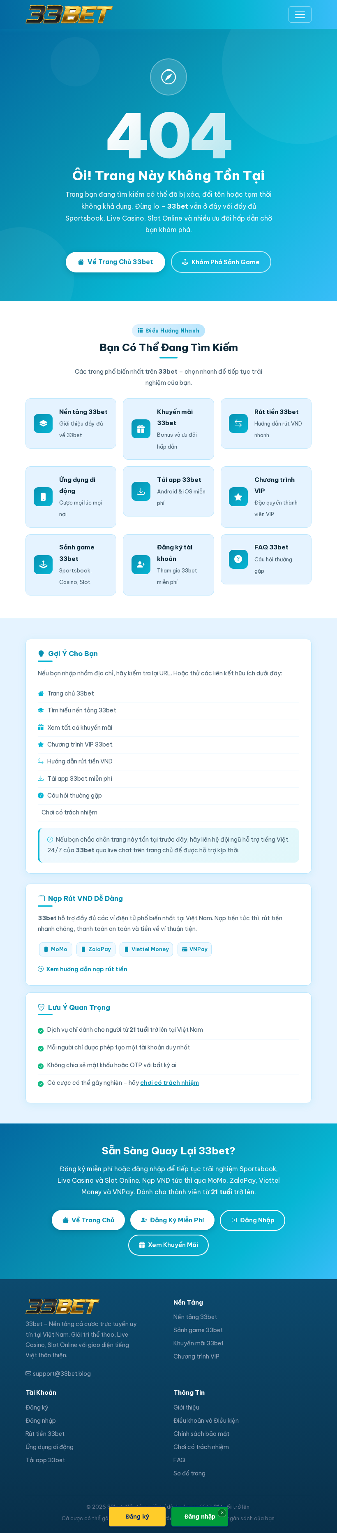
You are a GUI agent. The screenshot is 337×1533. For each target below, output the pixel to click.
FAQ (179, 1460)
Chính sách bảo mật (201, 1434)
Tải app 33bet (45, 1460)
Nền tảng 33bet (195, 1317)
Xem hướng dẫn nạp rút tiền (86, 969)
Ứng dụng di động (49, 1447)
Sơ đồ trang (189, 1473)
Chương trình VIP (196, 1356)
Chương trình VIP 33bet (80, 744)
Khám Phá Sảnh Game (226, 262)
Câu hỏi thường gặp (74, 795)
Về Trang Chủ (93, 1220)
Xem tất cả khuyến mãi (79, 727)
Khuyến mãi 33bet (198, 1343)
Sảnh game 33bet (198, 1330)
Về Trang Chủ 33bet (120, 262)
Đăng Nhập (257, 1220)
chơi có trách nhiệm (169, 1082)
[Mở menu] (300, 14)
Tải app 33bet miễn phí (79, 778)
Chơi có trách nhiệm (69, 812)
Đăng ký (36, 1407)
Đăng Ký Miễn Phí (177, 1220)
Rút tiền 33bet (45, 1434)
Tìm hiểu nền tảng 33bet (81, 710)
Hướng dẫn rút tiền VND (80, 761)
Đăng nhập (40, 1420)
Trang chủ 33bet (70, 693)
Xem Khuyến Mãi (173, 1245)
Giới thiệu (186, 1407)
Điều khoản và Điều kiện (206, 1420)
